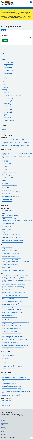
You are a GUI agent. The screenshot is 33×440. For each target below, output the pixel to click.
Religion (5, 114)
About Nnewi (7, 7)
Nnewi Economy (5, 385)
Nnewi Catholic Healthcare (7, 193)
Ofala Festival (4, 178)
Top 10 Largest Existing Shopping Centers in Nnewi (11, 237)
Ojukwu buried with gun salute (8, 334)
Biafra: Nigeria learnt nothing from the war (10, 342)
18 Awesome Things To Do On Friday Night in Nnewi (12, 235)
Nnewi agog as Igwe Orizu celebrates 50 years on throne (12, 312)
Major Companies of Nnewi (9, 65)
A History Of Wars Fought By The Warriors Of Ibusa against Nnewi (14, 356)
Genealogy (2, 431)
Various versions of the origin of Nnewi (9, 355)
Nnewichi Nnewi (9, 109)
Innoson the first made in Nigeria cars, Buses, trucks (11, 386)
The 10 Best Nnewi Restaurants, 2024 (9, 218)
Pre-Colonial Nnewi (9, 98)
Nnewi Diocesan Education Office (8, 190)
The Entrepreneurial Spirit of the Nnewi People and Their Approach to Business (17, 220)
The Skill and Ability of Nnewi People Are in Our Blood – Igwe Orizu (15, 314)
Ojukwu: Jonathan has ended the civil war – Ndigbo (11, 333)
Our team (3, 402)
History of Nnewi (7, 92)
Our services (4, 403)
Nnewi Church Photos (6, 262)
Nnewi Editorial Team (6, 131)
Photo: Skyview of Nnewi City (7, 247)
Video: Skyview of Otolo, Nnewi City (8, 248)
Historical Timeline (9, 93)
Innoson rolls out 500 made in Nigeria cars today (11, 395)
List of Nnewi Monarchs (6, 121)
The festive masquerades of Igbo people (9, 172)
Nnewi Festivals (4, 174)
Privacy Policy (6, 71)
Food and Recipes (5, 169)
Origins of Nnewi (9, 96)
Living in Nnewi (7, 86)
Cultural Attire (4, 180)
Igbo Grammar (4, 166)
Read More (30, 18)
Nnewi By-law (6, 118)
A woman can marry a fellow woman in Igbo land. (11, 299)
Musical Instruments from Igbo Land (8, 175)
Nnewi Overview (7, 90)
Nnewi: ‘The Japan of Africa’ (7, 315)
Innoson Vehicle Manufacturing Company (9, 383)
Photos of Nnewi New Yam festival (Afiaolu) (10, 264)
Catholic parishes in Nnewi (7, 199)
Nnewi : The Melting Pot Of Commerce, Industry (11, 394)
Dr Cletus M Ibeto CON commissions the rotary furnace (12, 278)
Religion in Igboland (5, 202)
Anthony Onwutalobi (6, 128)
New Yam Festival (5, 183)
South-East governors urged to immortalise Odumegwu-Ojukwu (14, 340)
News (26, 7)
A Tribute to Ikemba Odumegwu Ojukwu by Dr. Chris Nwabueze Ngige (15, 322)
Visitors (3, 369)
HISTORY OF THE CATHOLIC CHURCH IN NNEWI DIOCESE (12, 198)
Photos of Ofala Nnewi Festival (7, 265)
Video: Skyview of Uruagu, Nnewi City (9, 251)
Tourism (17, 7)
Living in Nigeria (5, 221)
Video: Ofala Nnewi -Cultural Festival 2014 (10, 259)
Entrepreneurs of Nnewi (8, 64)
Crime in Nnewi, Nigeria (6, 229)
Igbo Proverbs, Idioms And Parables (8, 164)
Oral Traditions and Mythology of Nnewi (13, 95)
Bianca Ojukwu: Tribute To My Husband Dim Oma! (11, 323)
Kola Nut (3, 171)
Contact (29, 7)
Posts (3, 53)
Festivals (5, 76)
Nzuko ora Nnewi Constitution (7, 210)
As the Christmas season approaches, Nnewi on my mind (12, 309)
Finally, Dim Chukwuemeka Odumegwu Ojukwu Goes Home (13, 326)
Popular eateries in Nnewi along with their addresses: (12, 365)
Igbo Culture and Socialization (7, 177)
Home (2, 7)
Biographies (2, 430)
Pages (3, 50)
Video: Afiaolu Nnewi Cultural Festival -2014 (10, 256)
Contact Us (4, 68)
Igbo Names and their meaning (7, 151)
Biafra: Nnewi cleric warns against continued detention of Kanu (14, 292)
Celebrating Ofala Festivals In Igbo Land (9, 185)
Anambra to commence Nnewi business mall (10, 304)
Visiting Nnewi (6, 87)
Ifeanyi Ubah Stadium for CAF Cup (8, 294)
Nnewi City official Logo (6, 400)
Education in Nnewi (7, 115)
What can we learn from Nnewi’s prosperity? (10, 381)
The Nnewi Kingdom (10, 100)
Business (13, 7)
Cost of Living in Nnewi (6, 232)
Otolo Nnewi (8, 104)
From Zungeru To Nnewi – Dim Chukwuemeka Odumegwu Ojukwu (14, 329)
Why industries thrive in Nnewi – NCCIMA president (11, 310)
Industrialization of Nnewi (11, 101)
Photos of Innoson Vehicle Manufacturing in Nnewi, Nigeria (13, 270)
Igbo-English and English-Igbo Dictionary (9, 168)
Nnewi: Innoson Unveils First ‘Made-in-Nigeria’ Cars (11, 388)
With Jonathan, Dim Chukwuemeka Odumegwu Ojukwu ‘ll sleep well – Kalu (16, 345)
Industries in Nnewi (9, 62)
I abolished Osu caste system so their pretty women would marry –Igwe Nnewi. (17, 287)
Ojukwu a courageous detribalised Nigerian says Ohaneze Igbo (14, 344)
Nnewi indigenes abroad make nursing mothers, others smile (13, 284)
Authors (3, 51)
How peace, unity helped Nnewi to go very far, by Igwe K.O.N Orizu (14, 290)
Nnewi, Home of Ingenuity (7, 217)
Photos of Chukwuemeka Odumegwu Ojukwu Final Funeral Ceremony (15, 261)
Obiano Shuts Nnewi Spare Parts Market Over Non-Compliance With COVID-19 (17, 145)
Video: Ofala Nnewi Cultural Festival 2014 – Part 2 (11, 258)
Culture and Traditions (8, 112)
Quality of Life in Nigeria (6, 231)
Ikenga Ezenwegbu (5, 129)
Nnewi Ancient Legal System (9, 120)
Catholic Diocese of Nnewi (7, 201)
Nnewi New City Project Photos (7, 267)
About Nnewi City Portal (8, 70)
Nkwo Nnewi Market (8, 67)
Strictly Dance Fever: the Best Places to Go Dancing (11, 234)
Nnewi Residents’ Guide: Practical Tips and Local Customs (12, 242)
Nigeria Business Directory (5, 432)
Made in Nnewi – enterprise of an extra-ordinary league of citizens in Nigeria (16, 389)
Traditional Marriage (5, 182)
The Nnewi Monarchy (8, 111)
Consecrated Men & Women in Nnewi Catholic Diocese (12, 191)
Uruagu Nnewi (8, 107)
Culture (21, 7)
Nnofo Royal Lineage (6, 82)
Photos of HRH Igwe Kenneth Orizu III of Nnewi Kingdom (13, 253)
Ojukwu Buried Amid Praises (7, 337)
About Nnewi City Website (7, 405)
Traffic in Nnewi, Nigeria (6, 224)
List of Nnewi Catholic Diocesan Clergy (9, 194)
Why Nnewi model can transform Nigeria (9, 317)
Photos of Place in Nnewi (6, 269)
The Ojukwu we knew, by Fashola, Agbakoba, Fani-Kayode (13, 347)
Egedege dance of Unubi (6, 163)
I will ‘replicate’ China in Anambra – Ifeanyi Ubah (11, 295)
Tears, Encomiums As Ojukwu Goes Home (9, 331)
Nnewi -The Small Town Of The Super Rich (10, 215)
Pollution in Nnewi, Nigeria (7, 226)
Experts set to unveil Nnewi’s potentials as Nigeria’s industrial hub (14, 377)
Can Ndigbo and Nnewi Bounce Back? (9, 283)
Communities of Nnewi (8, 103)
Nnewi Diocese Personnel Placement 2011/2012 (11, 196)
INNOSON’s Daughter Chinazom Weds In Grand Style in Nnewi (13, 286)
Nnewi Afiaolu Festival (6, 161)
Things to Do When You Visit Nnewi (8, 368)
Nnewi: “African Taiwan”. (6, 289)
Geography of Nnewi (8, 117)
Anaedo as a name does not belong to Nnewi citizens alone (13, 353)
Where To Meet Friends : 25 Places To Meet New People (12, 240)
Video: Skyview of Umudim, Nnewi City (9, 254)
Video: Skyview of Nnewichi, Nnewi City (9, 250)
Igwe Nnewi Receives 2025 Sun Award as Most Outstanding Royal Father (15, 275)
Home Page (5, 40)
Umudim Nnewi (9, 106)
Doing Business (6, 61)
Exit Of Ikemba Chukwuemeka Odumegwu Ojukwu (11, 328)
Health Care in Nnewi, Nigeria (7, 228)
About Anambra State (6, 358)
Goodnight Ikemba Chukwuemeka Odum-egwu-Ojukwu (12, 336)
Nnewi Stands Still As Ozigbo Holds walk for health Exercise (13, 277)
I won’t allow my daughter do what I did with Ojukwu (12, 301)
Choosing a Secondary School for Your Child (10, 239)
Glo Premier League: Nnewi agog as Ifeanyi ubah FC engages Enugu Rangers (16, 306)
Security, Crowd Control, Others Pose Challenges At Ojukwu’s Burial (14, 339)
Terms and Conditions (8, 73)
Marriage (5, 78)
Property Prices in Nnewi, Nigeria (8, 223)
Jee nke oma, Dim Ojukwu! (7, 348)
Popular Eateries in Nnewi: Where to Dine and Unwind (12, 366)
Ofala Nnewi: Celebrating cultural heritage (10, 307)
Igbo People (4, 360)
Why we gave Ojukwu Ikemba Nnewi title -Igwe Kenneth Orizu (14, 303)
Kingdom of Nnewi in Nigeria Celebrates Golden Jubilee (12, 146)
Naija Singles (3, 434)
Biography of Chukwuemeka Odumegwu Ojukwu (11, 325)
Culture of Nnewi (5, 75)
